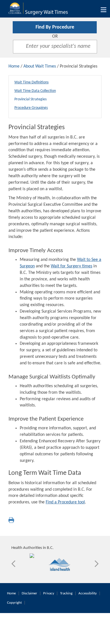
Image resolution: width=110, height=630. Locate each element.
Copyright (14, 603)
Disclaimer (29, 593)
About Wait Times (39, 66)
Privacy (48, 593)
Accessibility (87, 593)
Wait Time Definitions (31, 82)
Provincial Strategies (30, 99)
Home (13, 66)
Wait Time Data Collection (35, 91)
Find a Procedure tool (65, 502)
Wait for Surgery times (71, 266)
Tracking (66, 593)
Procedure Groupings (31, 108)
